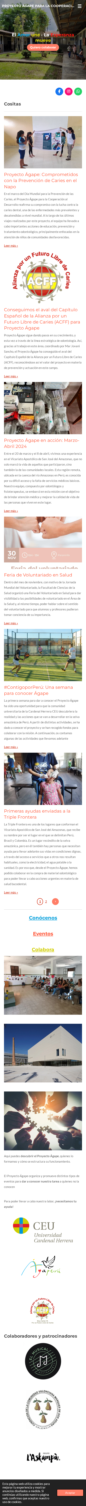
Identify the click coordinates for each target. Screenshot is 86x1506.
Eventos (43, 934)
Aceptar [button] (70, 1492)
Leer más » (11, 245)
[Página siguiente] (55, 901)
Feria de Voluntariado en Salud (38, 574)
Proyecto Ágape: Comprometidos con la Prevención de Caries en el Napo (41, 180)
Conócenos (43, 918)
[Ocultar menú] (79, 6)
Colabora (43, 949)
